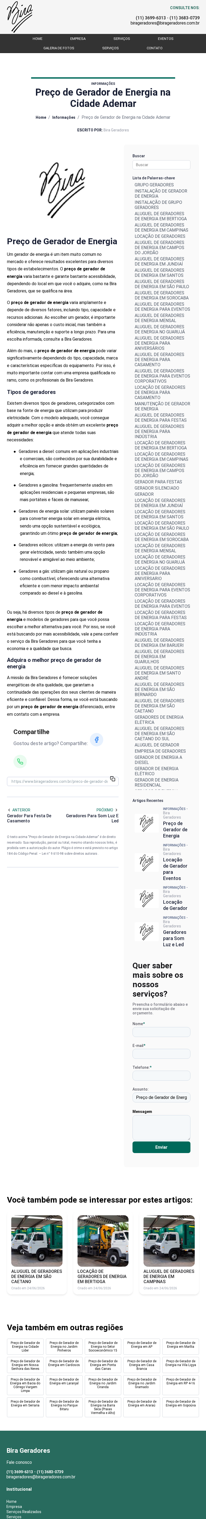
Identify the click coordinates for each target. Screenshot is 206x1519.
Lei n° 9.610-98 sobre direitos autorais (70, 853)
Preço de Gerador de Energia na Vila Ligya (180, 1363)
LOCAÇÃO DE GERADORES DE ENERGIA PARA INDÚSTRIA (160, 629)
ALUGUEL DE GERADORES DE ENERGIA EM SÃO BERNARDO (159, 689)
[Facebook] (96, 739)
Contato (155, 48)
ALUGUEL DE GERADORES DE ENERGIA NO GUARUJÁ (160, 329)
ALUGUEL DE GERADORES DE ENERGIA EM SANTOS (159, 273)
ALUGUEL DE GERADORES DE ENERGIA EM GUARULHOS (159, 656)
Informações (63, 117)
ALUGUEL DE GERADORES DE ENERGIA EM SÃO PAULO (162, 284)
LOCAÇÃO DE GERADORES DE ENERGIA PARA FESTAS (161, 615)
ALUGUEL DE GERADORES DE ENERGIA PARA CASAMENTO (159, 359)
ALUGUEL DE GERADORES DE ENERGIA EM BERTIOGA (161, 216)
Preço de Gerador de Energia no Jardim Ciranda (103, 1383)
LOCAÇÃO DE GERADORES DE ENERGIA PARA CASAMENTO (160, 392)
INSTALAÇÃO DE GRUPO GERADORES (158, 205)
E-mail (139, 1045)
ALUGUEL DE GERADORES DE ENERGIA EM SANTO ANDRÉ (159, 673)
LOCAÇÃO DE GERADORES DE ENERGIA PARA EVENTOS (162, 604)
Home (37, 39)
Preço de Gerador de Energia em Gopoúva (181, 1403)
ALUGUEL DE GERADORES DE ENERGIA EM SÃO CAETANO (159, 706)
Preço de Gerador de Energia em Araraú (141, 1403)
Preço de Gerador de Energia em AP (141, 1345)
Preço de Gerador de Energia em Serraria (25, 1403)
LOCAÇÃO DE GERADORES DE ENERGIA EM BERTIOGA (161, 445)
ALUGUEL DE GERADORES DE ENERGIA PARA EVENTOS (162, 307)
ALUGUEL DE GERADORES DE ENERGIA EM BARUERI (159, 643)
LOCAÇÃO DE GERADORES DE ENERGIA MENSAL (160, 548)
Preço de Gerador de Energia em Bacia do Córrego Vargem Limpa (25, 1385)
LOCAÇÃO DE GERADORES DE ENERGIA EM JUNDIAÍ (160, 503)
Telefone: (142, 1067)
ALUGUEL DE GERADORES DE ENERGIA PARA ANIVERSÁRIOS (159, 343)
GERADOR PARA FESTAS (158, 481)
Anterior (21, 810)
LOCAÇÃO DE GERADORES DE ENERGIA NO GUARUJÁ (160, 559)
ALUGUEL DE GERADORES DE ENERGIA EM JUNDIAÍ (159, 261)
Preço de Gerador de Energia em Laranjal (64, 1381)
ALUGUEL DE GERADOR (157, 745)
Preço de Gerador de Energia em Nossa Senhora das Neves (25, 1365)
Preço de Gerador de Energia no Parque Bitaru (64, 1405)
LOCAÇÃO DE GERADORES (160, 236)
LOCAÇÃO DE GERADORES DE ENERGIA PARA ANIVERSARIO (160, 573)
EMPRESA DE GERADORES (160, 751)
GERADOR (144, 494)
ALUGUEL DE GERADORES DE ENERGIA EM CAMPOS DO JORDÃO (159, 247)
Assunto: (141, 1089)
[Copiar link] (112, 779)
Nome (139, 1024)
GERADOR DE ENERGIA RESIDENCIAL (156, 782)
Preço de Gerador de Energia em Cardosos (64, 1363)
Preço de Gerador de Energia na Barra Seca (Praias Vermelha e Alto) (103, 1407)
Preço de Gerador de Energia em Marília (180, 1345)
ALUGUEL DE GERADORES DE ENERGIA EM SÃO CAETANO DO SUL (159, 733)
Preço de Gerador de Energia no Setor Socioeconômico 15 (103, 1346)
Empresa (78, 39)
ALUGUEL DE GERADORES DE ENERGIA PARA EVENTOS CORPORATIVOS (162, 376)
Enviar (161, 1147)
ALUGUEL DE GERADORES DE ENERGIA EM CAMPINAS (161, 227)
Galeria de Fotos (58, 48)
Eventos (166, 39)
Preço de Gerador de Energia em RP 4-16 (180, 1381)
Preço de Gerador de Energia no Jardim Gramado (141, 1383)
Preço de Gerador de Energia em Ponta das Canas (103, 1365)
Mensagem (142, 1111)
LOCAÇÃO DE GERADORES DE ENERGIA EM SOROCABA (162, 537)
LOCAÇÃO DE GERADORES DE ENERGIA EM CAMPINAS (161, 457)
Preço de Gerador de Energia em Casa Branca (141, 1365)
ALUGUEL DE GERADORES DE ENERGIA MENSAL (159, 318)
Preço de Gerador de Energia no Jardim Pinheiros (64, 1346)
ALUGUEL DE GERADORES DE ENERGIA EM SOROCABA (162, 295)
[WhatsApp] (20, 761)
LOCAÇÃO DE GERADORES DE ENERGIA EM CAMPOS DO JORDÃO (160, 470)
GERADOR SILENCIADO (157, 488)
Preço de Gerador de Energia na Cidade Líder (25, 1346)
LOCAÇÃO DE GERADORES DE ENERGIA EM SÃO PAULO (162, 526)
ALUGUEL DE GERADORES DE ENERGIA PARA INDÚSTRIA (159, 431)
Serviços (121, 39)
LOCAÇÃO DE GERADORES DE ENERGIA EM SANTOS (160, 514)
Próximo (105, 810)
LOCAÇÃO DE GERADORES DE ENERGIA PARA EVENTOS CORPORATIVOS (162, 590)
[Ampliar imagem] (63, 189)
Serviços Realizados (23, 1512)
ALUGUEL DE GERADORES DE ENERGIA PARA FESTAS (161, 418)
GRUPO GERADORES (154, 184)
